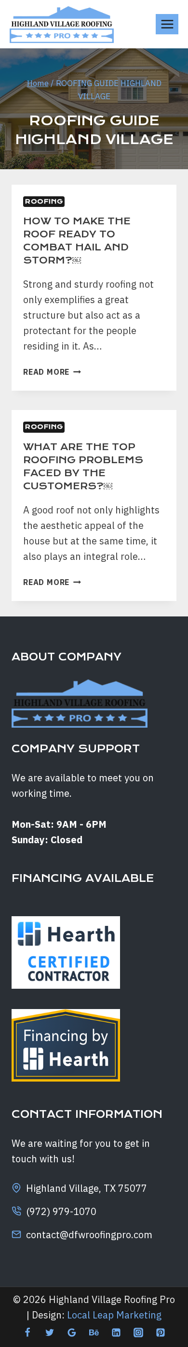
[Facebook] (27, 1332)
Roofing (44, 201)
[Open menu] (167, 24)
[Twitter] (49, 1332)
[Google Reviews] (71, 1332)
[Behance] (94, 1332)
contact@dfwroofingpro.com (89, 1235)
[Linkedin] (116, 1332)
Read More (52, 372)
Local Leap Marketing (114, 1314)
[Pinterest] (160, 1332)
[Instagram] (138, 1332)
